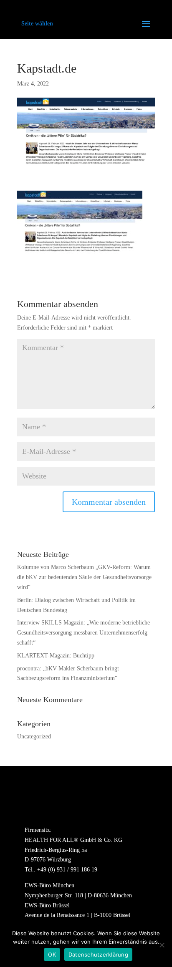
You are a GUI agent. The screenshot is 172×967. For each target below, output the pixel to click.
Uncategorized (34, 736)
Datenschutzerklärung (98, 954)
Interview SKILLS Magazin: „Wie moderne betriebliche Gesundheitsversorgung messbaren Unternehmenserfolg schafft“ (83, 632)
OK (52, 954)
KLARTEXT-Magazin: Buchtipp (55, 655)
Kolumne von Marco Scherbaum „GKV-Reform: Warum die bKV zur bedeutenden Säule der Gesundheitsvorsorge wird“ (84, 577)
